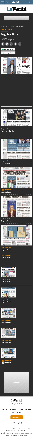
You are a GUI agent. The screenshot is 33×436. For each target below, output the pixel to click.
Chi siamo (4, 409)
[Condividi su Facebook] (3, 44)
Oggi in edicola (10, 26)
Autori (21, 409)
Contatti (19, 412)
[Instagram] (18, 423)
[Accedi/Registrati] (30, 2)
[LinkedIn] (22, 423)
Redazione (28, 409)
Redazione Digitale (7, 40)
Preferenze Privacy (24, 433)
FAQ (13, 412)
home (2, 26)
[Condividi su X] (7, 44)
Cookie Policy (16, 433)
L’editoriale (13, 409)
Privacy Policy (9, 433)
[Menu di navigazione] (2, 2)
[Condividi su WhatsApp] (11, 44)
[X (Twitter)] (14, 423)
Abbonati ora (17, 417)
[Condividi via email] (15, 44)
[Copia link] (19, 44)
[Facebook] (11, 423)
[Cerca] (7, 2)
